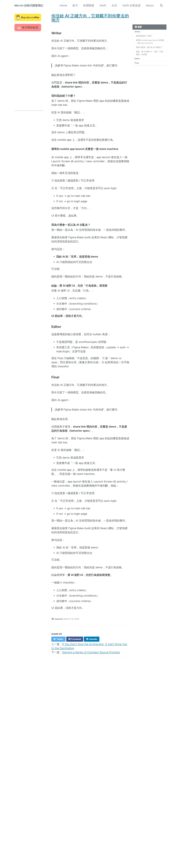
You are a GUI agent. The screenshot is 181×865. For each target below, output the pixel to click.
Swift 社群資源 (131, 5)
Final (137, 63)
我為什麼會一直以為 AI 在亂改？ (149, 47)
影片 (75, 5)
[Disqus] (90, 695)
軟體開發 (88, 5)
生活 (114, 5)
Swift (103, 5)
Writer (137, 31)
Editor (137, 58)
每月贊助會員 (30, 27)
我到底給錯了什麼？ (144, 36)
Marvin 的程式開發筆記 (28, 5)
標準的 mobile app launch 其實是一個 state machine (150, 41)
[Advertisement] (28, 74)
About (150, 5)
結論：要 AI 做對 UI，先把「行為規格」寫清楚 (149, 53)
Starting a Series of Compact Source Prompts (91, 652)
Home (63, 5)
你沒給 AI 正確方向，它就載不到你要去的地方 (90, 17)
